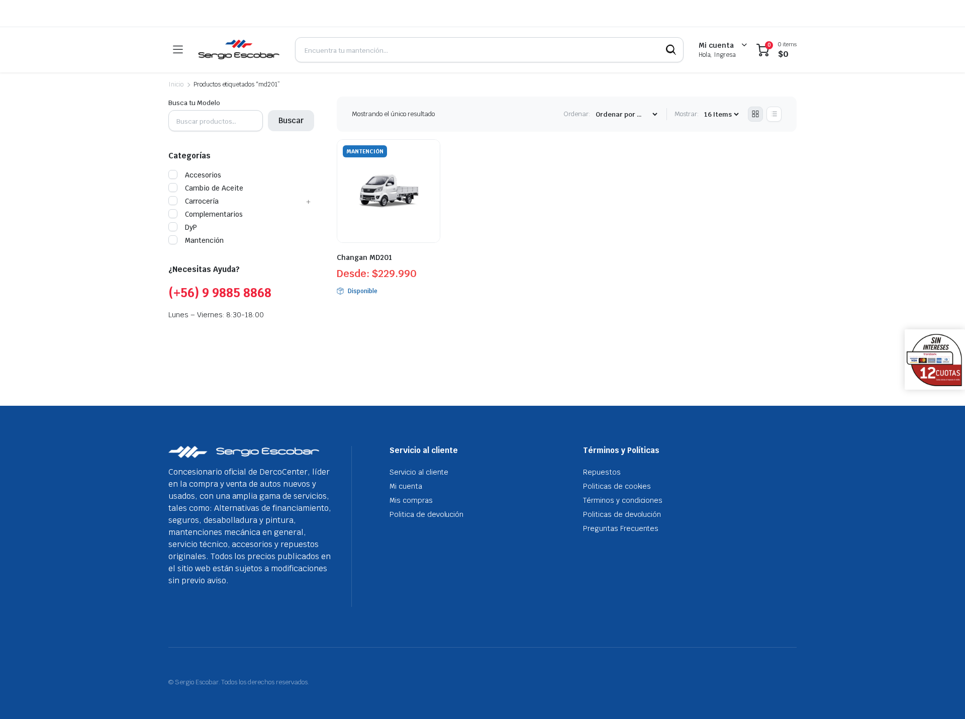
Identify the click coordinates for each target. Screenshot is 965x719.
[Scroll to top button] (942, 696)
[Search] (671, 49)
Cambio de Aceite (214, 188)
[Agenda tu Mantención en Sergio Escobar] (239, 50)
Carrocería (202, 201)
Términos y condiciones (622, 500)
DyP (191, 227)
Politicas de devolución (622, 514)
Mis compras (411, 500)
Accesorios (203, 174)
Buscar (291, 120)
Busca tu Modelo (194, 103)
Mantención (204, 240)
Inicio (175, 84)
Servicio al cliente (419, 472)
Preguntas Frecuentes (620, 528)
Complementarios (214, 214)
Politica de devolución (426, 514)
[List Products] (774, 114)
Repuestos (602, 472)
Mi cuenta (406, 486)
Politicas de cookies (617, 486)
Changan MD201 (364, 257)
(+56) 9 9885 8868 (219, 293)
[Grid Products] (755, 114)
